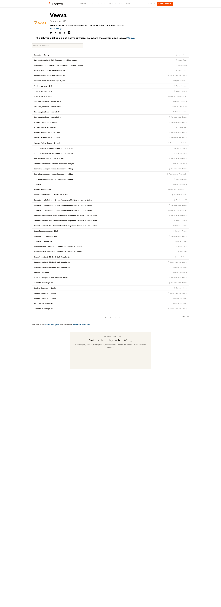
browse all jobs (51, 324)
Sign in (151, 3)
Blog (121, 3)
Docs (128, 3)
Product (83, 3)
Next (184, 316)
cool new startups (81, 324)
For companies (99, 3)
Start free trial (165, 3)
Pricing (112, 3)
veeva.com (54, 29)
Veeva (131, 38)
